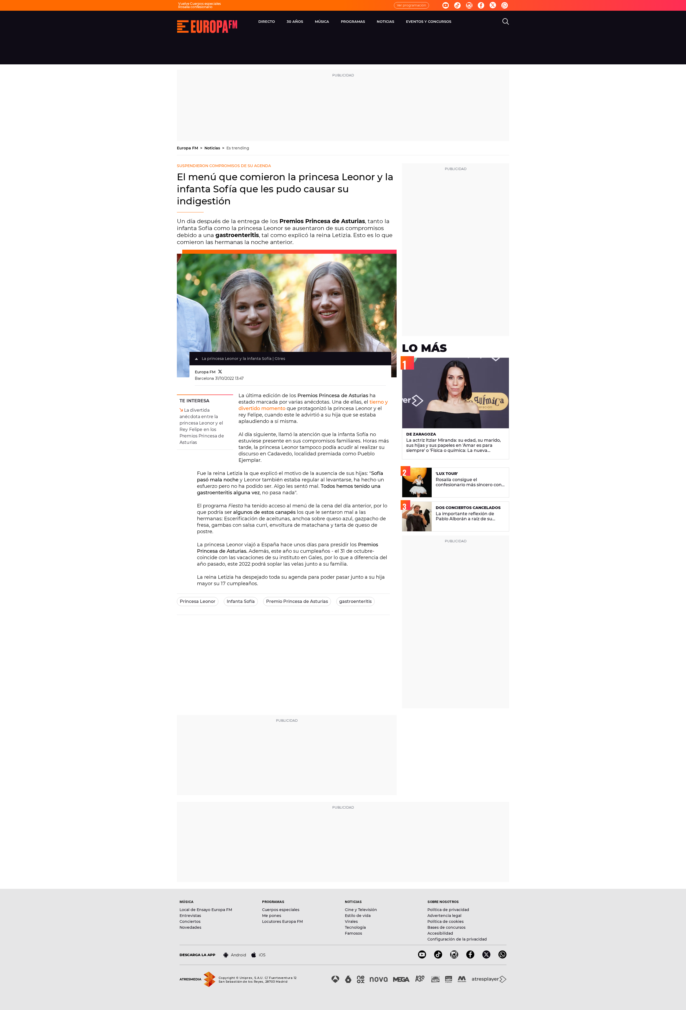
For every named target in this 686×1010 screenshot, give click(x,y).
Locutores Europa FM (282, 921)
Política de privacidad (448, 909)
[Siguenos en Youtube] (445, 5)
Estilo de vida (358, 915)
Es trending (237, 148)
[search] (505, 21)
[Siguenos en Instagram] (469, 5)
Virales (351, 921)
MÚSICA (322, 21)
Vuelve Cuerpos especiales (199, 4)
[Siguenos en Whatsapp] (504, 5)
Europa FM (188, 148)
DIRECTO (266, 21)
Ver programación (411, 5)
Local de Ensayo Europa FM (206, 909)
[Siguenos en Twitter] (493, 5)
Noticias (212, 148)
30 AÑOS (295, 21)
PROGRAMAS (353, 21)
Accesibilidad (440, 933)
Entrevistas (190, 915)
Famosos (353, 933)
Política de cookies (445, 921)
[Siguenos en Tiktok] (457, 5)
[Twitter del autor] (220, 372)
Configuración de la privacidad (457, 939)
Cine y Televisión (361, 909)
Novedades (190, 927)
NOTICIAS (385, 21)
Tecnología (355, 927)
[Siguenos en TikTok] (438, 957)
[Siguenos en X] (486, 957)
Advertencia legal (444, 915)
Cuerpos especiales (280, 909)
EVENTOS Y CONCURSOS (428, 21)
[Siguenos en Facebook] (481, 5)
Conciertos (190, 921)
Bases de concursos (446, 927)
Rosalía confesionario (195, 7)
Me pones (271, 915)
